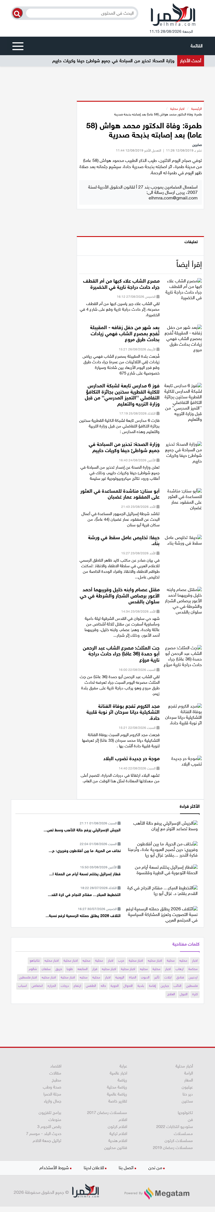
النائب (177, 985)
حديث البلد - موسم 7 (43, 1133)
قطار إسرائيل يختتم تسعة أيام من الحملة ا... (85, 874)
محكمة (193, 969)
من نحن (155, 1168)
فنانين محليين (115, 1147)
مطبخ (56, 1080)
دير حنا (188, 1094)
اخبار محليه (155, 960)
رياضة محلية (117, 1087)
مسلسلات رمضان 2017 (107, 1112)
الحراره (52, 985)
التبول (184, 994)
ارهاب (180, 969)
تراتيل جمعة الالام (47, 1140)
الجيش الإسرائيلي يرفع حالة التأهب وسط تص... (82, 830)
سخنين (187, 1101)
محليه (183, 960)
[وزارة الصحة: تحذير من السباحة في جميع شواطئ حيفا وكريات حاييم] (183, 454)
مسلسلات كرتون (179, 1140)
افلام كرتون (117, 1126)
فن (190, 1119)
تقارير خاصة (117, 1101)
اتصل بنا (126, 1168)
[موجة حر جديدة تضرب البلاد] (183, 763)
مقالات (55, 1073)
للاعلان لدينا (94, 1168)
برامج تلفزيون (50, 1112)
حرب (121, 960)
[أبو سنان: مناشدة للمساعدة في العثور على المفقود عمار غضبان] (183, 501)
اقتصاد (55, 1066)
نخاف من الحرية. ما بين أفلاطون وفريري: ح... (85, 850)
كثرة (195, 994)
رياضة (122, 1080)
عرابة (123, 1066)
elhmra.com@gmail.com (173, 198)
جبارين (165, 985)
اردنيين (193, 977)
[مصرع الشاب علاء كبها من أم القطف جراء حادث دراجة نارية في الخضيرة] (183, 291)
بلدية (140, 985)
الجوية (115, 985)
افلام (123, 1119)
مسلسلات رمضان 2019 (173, 1147)
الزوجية (119, 977)
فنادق (180, 977)
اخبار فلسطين (28, 977)
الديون (145, 977)
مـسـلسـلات (183, 1133)
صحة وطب (52, 1087)
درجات (65, 985)
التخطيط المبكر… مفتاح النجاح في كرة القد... (84, 894)
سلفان (46, 969)
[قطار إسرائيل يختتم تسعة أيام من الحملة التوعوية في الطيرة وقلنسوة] (161, 870)
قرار (94, 969)
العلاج (171, 994)
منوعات (54, 1119)
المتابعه (83, 969)
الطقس (91, 985)
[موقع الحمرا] (173, 16)
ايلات (168, 977)
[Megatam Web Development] (157, 1193)
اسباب (22, 985)
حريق (58, 969)
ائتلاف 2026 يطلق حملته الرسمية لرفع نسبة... (83, 915)
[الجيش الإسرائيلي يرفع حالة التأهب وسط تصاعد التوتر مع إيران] (161, 826)
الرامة (188, 1073)
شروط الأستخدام (54, 1168)
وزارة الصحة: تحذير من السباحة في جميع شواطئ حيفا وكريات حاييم (113, 61)
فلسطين (192, 985)
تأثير (157, 977)
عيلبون (187, 1087)
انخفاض (37, 985)
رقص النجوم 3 (49, 1126)
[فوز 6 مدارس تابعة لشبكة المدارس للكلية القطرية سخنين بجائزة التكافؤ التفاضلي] (183, 404)
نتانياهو (35, 960)
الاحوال (128, 985)
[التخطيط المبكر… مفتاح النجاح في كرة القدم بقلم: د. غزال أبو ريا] (161, 890)
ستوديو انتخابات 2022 (174, 1126)
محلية (171, 960)
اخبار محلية (177, 108)
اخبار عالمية (118, 1073)
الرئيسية (196, 108)
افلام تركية (118, 1133)
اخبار (195, 960)
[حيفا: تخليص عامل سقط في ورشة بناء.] (183, 542)
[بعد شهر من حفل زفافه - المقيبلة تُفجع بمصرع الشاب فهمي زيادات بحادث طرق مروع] (183, 340)
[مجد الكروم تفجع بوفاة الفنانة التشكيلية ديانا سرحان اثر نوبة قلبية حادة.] (183, 716)
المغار (188, 1080)
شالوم (33, 969)
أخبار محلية (184, 1066)
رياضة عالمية (117, 1094)
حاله (103, 985)
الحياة (132, 977)
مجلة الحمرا (52, 1094)
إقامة (152, 985)
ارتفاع (77, 985)
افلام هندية (117, 1140)
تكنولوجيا (185, 1112)
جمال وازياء (52, 1101)
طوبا (70, 969)
